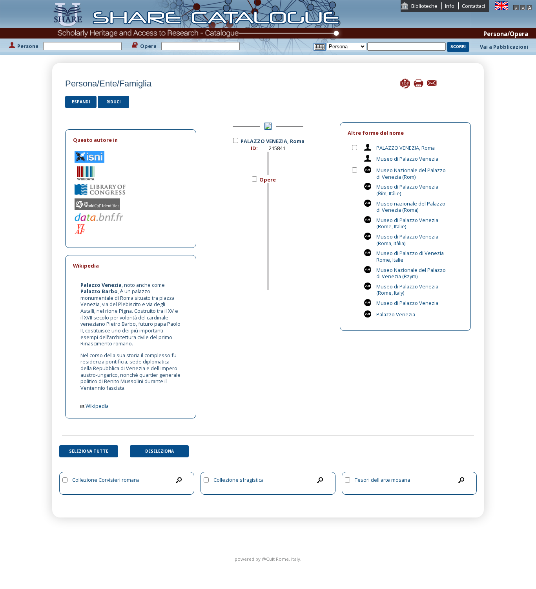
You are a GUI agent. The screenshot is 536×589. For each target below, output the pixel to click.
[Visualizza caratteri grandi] (529, 6)
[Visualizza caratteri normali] (522, 6)
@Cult (269, 559)
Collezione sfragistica (238, 479)
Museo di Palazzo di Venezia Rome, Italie (410, 256)
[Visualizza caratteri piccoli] (516, 6)
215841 (277, 148)
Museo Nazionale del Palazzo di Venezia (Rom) (411, 173)
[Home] (198, 26)
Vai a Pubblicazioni (504, 46)
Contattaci (473, 5)
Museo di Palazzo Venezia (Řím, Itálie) (407, 190)
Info (449, 5)
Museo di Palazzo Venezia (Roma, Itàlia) (407, 240)
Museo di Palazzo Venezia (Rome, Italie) (407, 223)
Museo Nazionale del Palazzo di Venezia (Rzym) (411, 273)
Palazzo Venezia (395, 314)
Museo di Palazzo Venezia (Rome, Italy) (407, 290)
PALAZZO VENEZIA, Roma (405, 147)
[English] (501, 5)
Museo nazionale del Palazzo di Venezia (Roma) (410, 207)
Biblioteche (424, 5)
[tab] (130, 140)
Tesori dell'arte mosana (382, 479)
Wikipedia (96, 405)
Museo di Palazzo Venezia (407, 158)
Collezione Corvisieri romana (106, 479)
